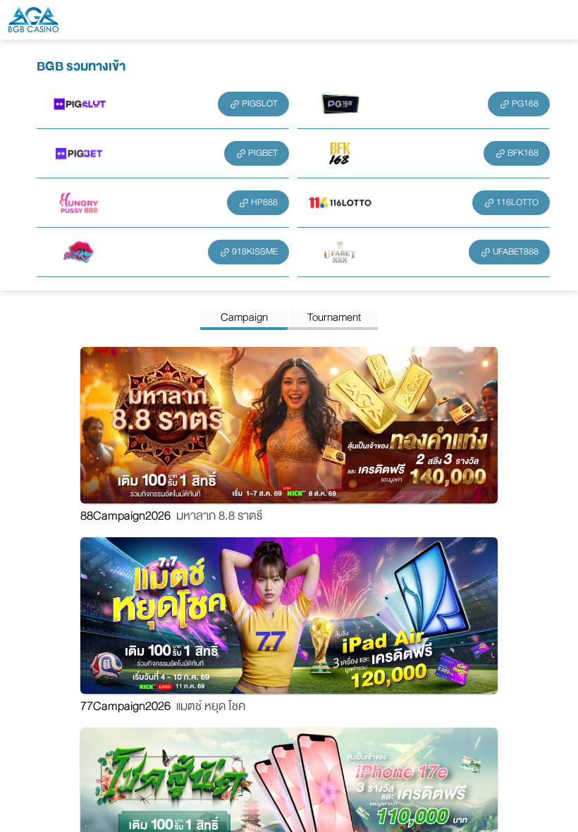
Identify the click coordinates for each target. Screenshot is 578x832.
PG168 (525, 103)
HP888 (264, 202)
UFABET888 (516, 251)
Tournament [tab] (334, 317)
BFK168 (523, 153)
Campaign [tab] (244, 317)
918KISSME (255, 251)
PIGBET (263, 153)
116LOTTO (517, 202)
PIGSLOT (260, 103)
